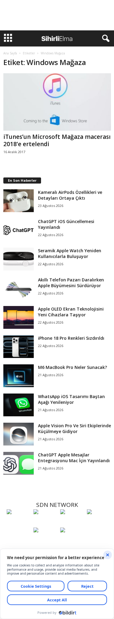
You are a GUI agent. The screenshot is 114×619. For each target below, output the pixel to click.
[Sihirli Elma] (45, 523)
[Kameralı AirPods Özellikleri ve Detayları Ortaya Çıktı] (18, 200)
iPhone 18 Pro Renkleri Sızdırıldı (71, 338)
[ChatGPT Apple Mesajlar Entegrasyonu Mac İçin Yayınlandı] (18, 463)
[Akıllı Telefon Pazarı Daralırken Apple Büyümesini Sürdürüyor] (18, 288)
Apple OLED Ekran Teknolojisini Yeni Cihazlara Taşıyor (71, 312)
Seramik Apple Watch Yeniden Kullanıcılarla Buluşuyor (69, 253)
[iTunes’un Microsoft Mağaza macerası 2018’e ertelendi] (57, 102)
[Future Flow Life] (72, 541)
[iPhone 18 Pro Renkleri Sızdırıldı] (18, 346)
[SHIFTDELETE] (18, 523)
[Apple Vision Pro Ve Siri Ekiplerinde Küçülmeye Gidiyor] (18, 434)
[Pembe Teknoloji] (45, 541)
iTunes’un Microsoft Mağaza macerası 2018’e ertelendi (57, 140)
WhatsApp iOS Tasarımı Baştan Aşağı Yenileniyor (71, 399)
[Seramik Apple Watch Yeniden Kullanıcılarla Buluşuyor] (18, 259)
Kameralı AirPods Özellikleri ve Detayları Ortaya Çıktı (70, 195)
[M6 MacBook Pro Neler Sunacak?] (18, 375)
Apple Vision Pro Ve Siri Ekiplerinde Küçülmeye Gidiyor (74, 428)
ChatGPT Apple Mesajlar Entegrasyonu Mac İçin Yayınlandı (74, 457)
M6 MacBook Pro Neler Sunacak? (72, 367)
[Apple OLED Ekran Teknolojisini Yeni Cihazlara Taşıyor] (18, 317)
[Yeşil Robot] (72, 523)
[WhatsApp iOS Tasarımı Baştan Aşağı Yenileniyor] (18, 405)
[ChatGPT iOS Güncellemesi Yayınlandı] (18, 229)
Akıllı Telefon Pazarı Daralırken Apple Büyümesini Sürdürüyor (71, 282)
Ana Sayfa (10, 53)
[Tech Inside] (99, 523)
